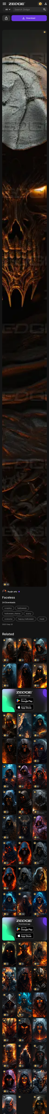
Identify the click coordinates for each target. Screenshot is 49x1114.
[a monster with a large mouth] (9, 979)
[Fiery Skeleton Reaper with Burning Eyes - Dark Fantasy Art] (9, 751)
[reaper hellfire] (24, 1081)
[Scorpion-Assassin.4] (40, 878)
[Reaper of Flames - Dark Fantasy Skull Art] (24, 979)
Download (30, 18)
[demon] (40, 1081)
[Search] (44, 9)
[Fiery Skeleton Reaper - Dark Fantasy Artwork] (40, 1005)
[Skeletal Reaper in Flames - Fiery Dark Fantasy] (24, 751)
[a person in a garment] (40, 1030)
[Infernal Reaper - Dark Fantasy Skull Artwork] (24, 676)
